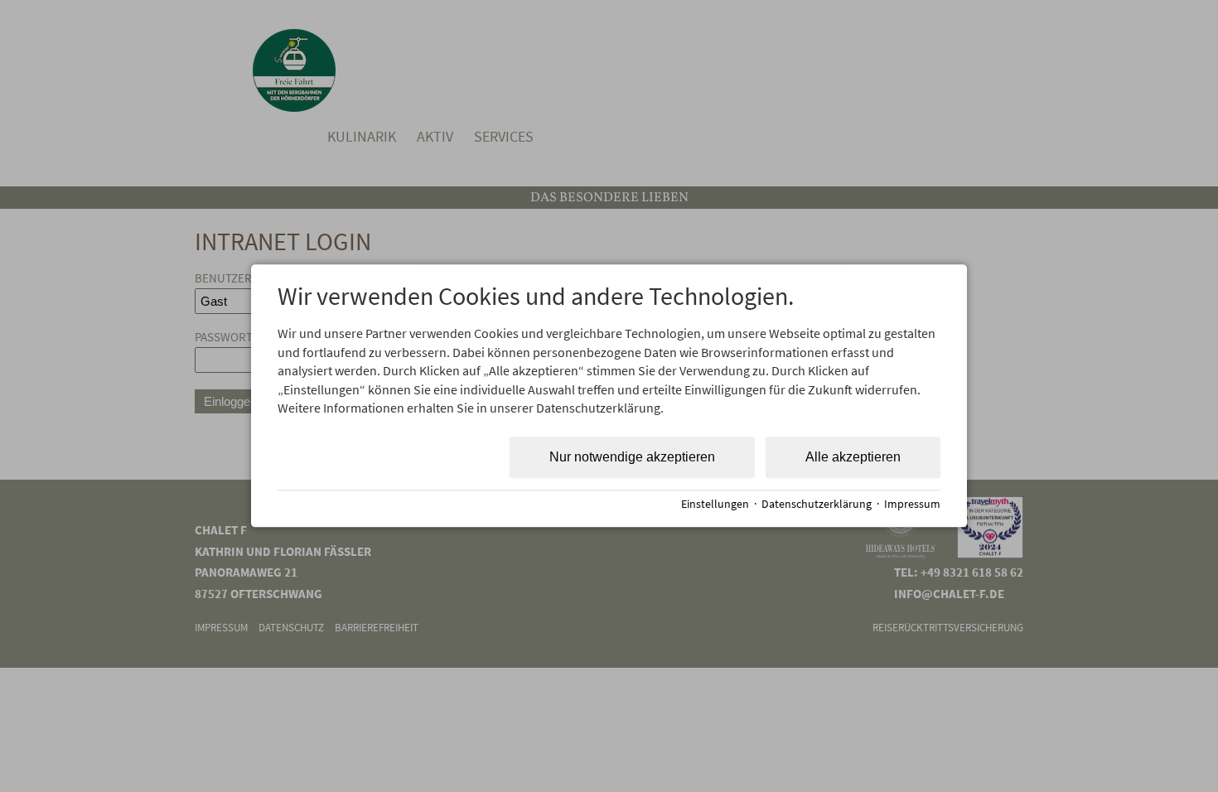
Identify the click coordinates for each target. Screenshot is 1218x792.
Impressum (912, 504)
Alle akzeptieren (853, 458)
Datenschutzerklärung (816, 504)
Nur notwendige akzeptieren (632, 458)
